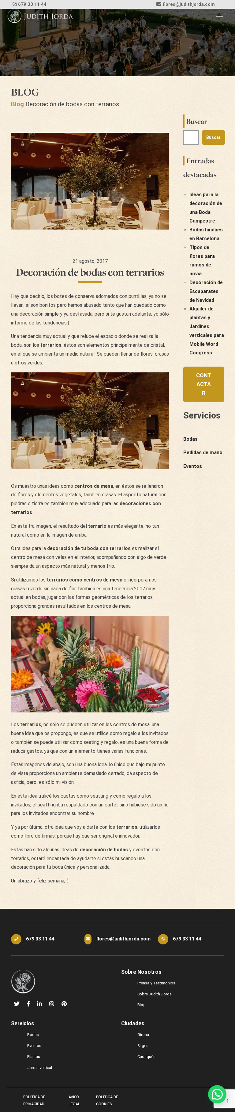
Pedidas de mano (202, 452)
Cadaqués (146, 1056)
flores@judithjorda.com (188, 4)
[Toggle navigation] (219, 16)
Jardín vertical (39, 1067)
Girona (143, 1034)
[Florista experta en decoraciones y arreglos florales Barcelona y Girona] (40, 16)
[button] (217, 1094)
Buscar (196, 121)
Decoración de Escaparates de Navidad (206, 291)
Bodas (190, 439)
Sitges (142, 1045)
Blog (17, 104)
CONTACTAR (203, 384)
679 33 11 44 (32, 4)
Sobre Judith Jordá (154, 994)
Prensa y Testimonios (156, 983)
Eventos (192, 466)
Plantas (33, 1056)
